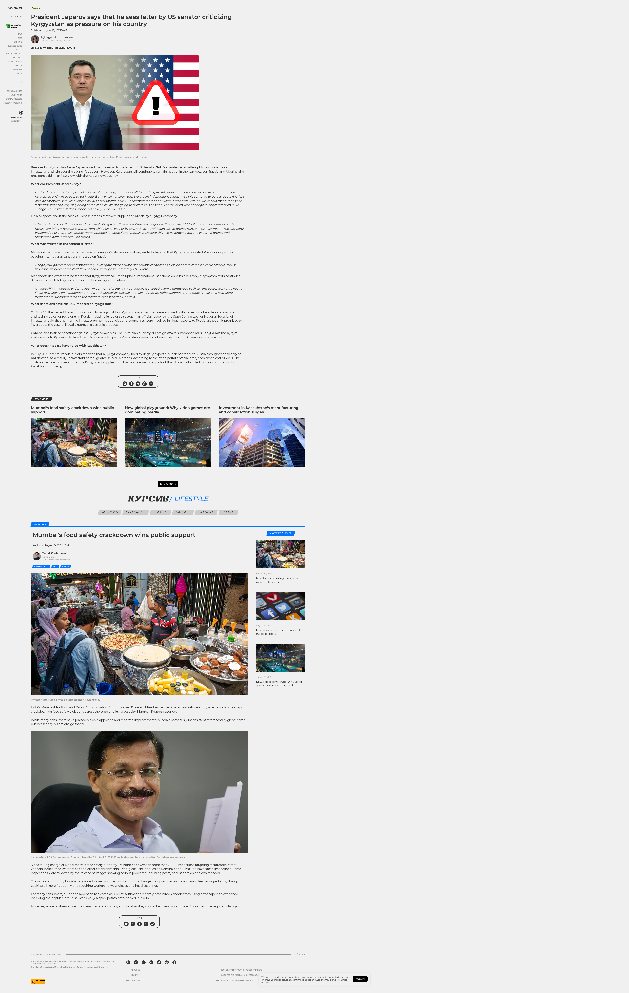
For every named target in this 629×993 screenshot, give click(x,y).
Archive (135, 975)
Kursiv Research (14, 54)
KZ (21, 16)
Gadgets (183, 512)
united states (67, 48)
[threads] (167, 962)
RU (12, 16)
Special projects (14, 99)
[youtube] (151, 962)
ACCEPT (360, 978)
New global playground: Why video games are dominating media (167, 410)
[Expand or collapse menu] (21, 82)
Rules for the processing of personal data (242, 975)
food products (41, 566)
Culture (160, 512)
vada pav (86, 898)
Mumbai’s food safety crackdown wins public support (72, 410)
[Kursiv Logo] (14, 8)
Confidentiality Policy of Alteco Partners (241, 970)
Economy (17, 69)
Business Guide (15, 46)
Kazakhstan (16, 117)
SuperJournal (15, 62)
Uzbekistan (16, 121)
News (19, 34)
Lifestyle (17, 58)
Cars (20, 38)
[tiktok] (159, 962)
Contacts (135, 981)
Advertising (16, 95)
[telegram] (144, 962)
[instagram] (136, 962)
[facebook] (174, 962)
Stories (18, 50)
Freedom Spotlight (12, 103)
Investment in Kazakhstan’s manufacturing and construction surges (258, 410)
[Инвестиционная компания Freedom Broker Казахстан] (13, 26)
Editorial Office (14, 91)
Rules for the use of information (237, 981)
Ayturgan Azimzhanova (57, 37)
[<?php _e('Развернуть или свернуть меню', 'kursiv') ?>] (21, 113)
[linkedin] (128, 962)
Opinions (18, 42)
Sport (19, 73)
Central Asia (38, 48)
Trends (228, 512)
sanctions (52, 48)
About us (135, 970)
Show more (168, 483)
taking (44, 865)
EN (16, 16)
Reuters (156, 711)
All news (109, 512)
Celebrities (135, 512)
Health (18, 66)
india (55, 566)
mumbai (66, 566)
